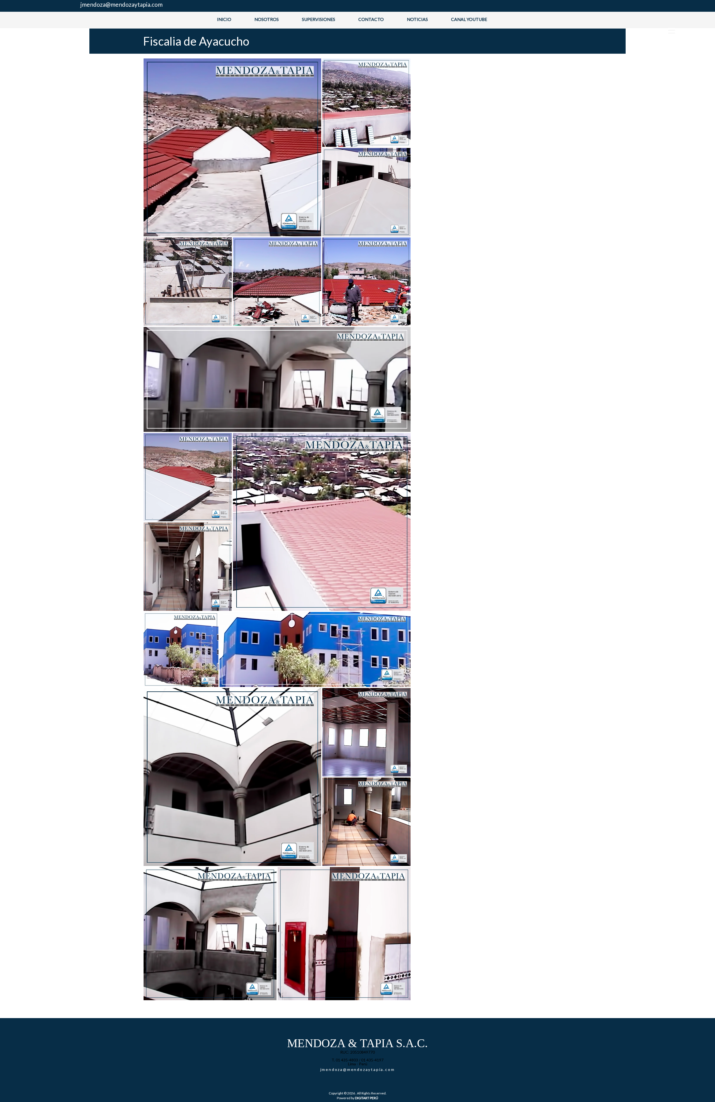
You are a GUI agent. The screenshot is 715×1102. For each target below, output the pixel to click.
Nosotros (266, 19)
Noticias (417, 19)
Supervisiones (318, 19)
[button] (232, 147)
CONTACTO (371, 19)
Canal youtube (469, 19)
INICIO (224, 19)
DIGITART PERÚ (366, 1098)
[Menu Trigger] (671, 30)
